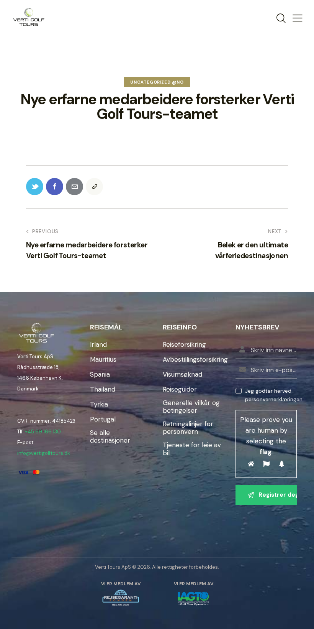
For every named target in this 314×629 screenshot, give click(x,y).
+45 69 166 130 (43, 431)
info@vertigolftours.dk (43, 453)
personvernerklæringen (274, 399)
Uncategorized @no (156, 82)
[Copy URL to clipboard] (94, 186)
